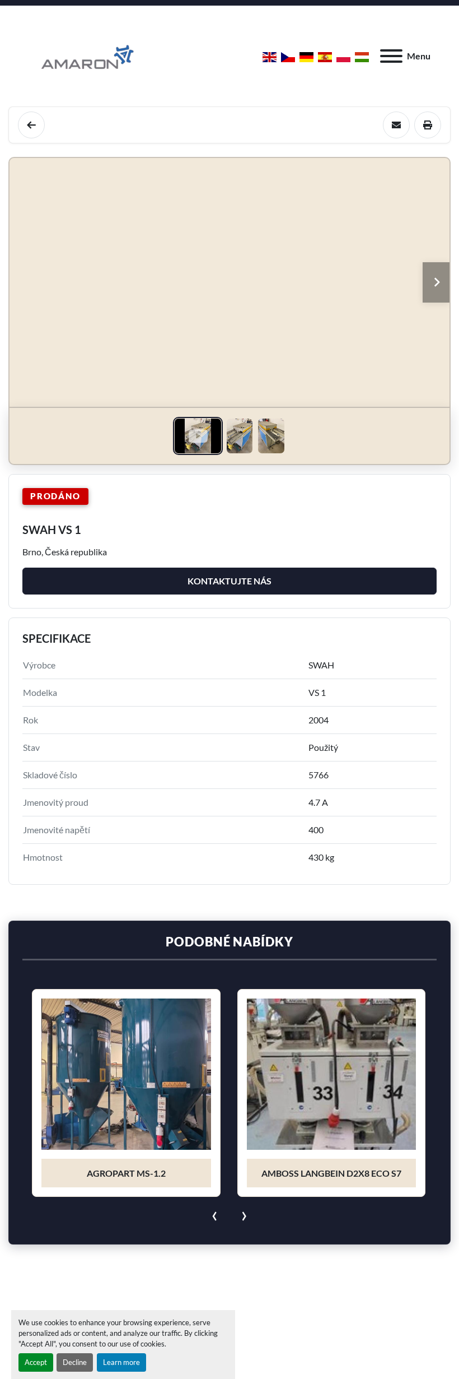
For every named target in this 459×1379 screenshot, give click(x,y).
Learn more (121, 1362)
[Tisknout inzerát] (427, 125)
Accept (36, 1362)
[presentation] (214, 1214)
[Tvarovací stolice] (31, 125)
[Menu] (391, 56)
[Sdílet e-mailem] (396, 125)
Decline (75, 1362)
